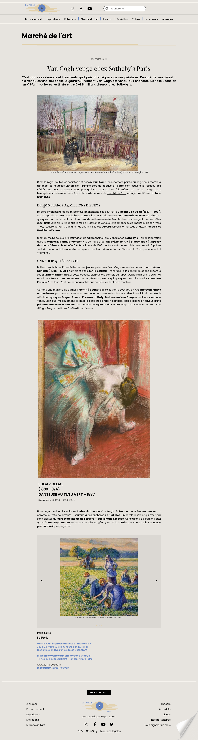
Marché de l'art (47, 35)
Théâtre (107, 19)
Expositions (53, 19)
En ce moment (33, 19)
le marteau (128, 226)
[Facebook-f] (81, 9)
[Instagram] (72, 9)
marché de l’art (116, 193)
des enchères (96, 515)
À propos (167, 19)
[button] (41, 580)
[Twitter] (111, 724)
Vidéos (136, 19)
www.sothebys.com (49, 664)
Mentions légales (110, 731)
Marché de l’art (89, 19)
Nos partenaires (161, 720)
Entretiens (70, 19)
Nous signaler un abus (157, 725)
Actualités (122, 19)
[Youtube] (89, 9)
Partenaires (151, 19)
